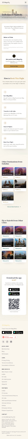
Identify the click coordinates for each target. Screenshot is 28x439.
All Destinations (7, 12)
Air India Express (6, 379)
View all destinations (13, 207)
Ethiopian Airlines (7, 408)
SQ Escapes (5, 354)
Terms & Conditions (7, 363)
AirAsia (4, 405)
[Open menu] (25, 2)
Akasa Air (4, 384)
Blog (3, 351)
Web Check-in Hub (7, 372)
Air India (4, 377)
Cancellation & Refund (8, 365)
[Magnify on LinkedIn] (11, 341)
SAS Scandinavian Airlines (9, 400)
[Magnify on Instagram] (7, 341)
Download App (14, 66)
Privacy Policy (6, 360)
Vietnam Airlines (6, 403)
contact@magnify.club (8, 417)
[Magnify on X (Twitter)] (3, 341)
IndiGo (3, 374)
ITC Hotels (5, 393)
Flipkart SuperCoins (7, 410)
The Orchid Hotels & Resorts (10, 395)
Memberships (5, 349)
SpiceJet (4, 382)
